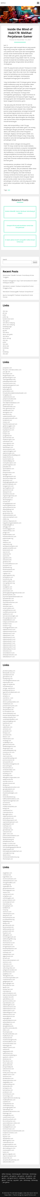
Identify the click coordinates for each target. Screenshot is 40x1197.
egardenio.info (7, 558)
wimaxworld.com (8, 762)
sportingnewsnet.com (9, 476)
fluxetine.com (7, 804)
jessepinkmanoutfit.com (10, 418)
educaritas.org (7, 904)
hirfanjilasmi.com (8, 577)
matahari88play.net (8, 461)
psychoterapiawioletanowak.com (13, 596)
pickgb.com (6, 532)
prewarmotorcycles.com (10, 706)
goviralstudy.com (8, 830)
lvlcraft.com (6, 958)
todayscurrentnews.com (10, 622)
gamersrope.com (8, 404)
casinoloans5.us (7, 810)
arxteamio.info (7, 560)
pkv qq (5, 313)
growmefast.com (8, 513)
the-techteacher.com (9, 1121)
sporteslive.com (7, 480)
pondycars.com (7, 1092)
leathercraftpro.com (9, 581)
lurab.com (6, 1152)
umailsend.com (7, 420)
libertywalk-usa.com (9, 673)
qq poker (16, 1180)
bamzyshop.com (8, 1090)
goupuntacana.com (8, 888)
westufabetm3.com (9, 653)
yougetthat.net (7, 436)
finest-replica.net (8, 1063)
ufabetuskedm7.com (9, 643)
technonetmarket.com (9, 1043)
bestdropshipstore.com (10, 948)
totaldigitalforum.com (9, 1127)
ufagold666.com (8, 1082)
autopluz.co (6, 696)
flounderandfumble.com (10, 1034)
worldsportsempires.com (10, 546)
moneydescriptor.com (9, 463)
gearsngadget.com (8, 983)
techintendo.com (8, 945)
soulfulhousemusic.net (9, 612)
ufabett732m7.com (8, 1074)
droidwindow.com (8, 1078)
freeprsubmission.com (9, 1080)
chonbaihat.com (7, 775)
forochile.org (6, 754)
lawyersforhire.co (8, 457)
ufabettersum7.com (9, 633)
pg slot (5, 330)
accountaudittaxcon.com (10, 563)
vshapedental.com (8, 1103)
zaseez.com (6, 892)
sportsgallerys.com (8, 488)
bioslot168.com (7, 1158)
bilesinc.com (6, 737)
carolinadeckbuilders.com (10, 719)
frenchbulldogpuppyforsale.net (12, 847)
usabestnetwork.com (9, 416)
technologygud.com (9, 529)
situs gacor (6, 321)
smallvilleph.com (8, 742)
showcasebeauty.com (9, 713)
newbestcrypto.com (9, 439)
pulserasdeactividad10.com (11, 835)
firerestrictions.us (8, 768)
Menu (3, 3)
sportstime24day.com (9, 478)
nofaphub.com (7, 896)
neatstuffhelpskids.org (9, 750)
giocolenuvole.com (8, 925)
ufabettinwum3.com (9, 637)
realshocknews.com (9, 531)
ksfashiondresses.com (9, 536)
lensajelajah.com (8, 906)
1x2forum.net (7, 875)
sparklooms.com (8, 614)
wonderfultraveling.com (10, 758)
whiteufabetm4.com (9, 1022)
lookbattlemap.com (9, 428)
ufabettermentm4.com (9, 631)
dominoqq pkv (16, 1174)
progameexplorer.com (9, 1144)
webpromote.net (8, 779)
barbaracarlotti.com (9, 837)
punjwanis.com (7, 368)
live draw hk (6, 328)
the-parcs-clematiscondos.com (12, 370)
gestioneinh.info (7, 1065)
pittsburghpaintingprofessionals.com (14, 593)
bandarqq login (7, 326)
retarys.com (6, 422)
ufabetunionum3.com (9, 1007)
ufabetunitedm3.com (9, 639)
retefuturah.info (7, 1038)
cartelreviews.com (8, 950)
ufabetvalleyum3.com (9, 649)
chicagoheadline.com (9, 882)
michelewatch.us (8, 686)
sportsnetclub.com (8, 437)
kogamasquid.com (8, 849)
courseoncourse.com (9, 383)
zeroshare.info (7, 735)
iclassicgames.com (8, 443)
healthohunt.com (8, 1036)
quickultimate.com (8, 598)
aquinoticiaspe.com (8, 453)
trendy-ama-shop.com (9, 1072)
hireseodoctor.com (8, 985)
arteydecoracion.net (9, 783)
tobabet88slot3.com (9, 620)
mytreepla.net (7, 991)
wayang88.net (7, 1018)
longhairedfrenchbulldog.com (11, 455)
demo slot (6, 346)
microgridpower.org (9, 583)
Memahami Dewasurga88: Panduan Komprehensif (18, 291)
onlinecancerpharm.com (10, 517)
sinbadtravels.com (8, 410)
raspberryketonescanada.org (11, 1098)
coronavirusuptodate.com (10, 977)
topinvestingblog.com (9, 721)
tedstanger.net (7, 1045)
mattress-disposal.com (10, 521)
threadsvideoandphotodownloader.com (15, 393)
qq (3, 350)
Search (5, 259)
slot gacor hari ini (12, 1178)
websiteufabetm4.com (9, 1020)
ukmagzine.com (7, 412)
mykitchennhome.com (9, 816)
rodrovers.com (7, 964)
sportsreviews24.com (9, 507)
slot (9, 190)
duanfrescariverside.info (10, 1028)
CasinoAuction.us (8, 812)
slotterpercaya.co (8, 606)
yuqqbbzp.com (7, 974)
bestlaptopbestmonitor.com (11, 787)
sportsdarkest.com (8, 468)
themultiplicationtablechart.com (12, 851)
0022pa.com (6, 733)
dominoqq (25, 1174)
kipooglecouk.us (7, 814)
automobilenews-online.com (11, 1123)
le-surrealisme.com (8, 711)
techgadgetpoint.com (9, 503)
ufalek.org (6, 519)
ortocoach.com (7, 589)
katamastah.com (8, 550)
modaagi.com (7, 740)
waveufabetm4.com (9, 1016)
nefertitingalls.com (8, 898)
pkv (21, 1180)
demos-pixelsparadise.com (11, 702)
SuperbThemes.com (30, 1195)
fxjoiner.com (6, 1136)
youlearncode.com (8, 931)
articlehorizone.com (9, 972)
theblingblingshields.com (10, 482)
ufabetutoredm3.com (9, 645)
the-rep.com (6, 725)
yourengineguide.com (9, 1107)
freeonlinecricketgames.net (11, 764)
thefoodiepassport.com (10, 820)
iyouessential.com (8, 927)
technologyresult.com (9, 937)
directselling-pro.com (9, 1148)
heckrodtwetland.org (9, 797)
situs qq (5, 311)
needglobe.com (7, 587)
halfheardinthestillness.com (11, 799)
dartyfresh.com (7, 915)
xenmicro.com (7, 912)
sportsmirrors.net (8, 490)
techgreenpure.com (9, 946)
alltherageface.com (8, 1140)
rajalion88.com (7, 886)
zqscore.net (6, 552)
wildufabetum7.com (9, 657)
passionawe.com (8, 591)
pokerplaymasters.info (9, 381)
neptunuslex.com (8, 682)
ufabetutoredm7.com (9, 647)
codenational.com (8, 1142)
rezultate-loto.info (8, 997)
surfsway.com (7, 952)
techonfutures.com (8, 1094)
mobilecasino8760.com (10, 806)
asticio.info (6, 556)
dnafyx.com (6, 923)
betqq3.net (6, 808)
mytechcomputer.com (9, 1156)
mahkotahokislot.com (9, 515)
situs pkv (5, 344)
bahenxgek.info (7, 389)
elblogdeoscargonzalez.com (11, 777)
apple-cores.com (8, 834)
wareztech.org (7, 414)
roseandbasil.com (8, 791)
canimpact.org (7, 828)
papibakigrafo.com (8, 824)
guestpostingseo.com (9, 377)
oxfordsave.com (8, 441)
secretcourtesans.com (9, 879)
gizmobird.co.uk (7, 676)
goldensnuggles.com (9, 426)
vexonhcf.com (7, 700)
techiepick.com (7, 1088)
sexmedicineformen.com (10, 602)
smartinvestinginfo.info (10, 1040)
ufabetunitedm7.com (9, 641)
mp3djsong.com (8, 678)
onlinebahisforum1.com (10, 881)
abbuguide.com (7, 935)
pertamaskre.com (8, 391)
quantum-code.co (8, 1057)
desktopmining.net (8, 839)
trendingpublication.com (10, 627)
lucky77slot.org (7, 511)
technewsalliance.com (9, 1041)
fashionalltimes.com (9, 1125)
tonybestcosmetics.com (10, 1133)
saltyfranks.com (7, 727)
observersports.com (9, 449)
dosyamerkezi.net (8, 709)
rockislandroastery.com (10, 1146)
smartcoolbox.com (8, 608)
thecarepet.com (7, 373)
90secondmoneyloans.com (11, 960)
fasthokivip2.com (8, 447)
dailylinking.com (7, 921)
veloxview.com (7, 651)
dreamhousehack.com (9, 1119)
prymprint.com (7, 565)
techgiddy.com (7, 395)
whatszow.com (7, 941)
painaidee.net (7, 467)
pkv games (5, 1176)
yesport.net (6, 432)
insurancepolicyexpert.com (11, 715)
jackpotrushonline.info (9, 399)
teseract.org (6, 1071)
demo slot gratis (8, 334)
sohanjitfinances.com (9, 610)
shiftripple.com (7, 604)
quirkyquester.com (8, 600)
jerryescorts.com (8, 498)
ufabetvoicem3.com (9, 1014)
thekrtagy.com (7, 1113)
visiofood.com (7, 1076)
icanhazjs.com (7, 826)
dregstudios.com (8, 748)
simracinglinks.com (8, 708)
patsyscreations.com (9, 900)
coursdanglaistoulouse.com (11, 680)
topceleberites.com (8, 1003)
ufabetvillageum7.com (9, 1012)
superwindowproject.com (10, 822)
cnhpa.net (6, 540)
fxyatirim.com (7, 933)
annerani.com (7, 729)
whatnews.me (7, 1059)
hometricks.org (7, 579)
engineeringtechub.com (10, 496)
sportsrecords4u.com (9, 1001)
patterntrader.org (8, 538)
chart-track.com (7, 756)
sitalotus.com (7, 542)
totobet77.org (7, 626)
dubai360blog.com (8, 509)
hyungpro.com (7, 474)
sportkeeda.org (7, 567)
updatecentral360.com (9, 548)
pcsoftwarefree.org (8, 919)
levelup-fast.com (8, 989)
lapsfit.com (6, 987)
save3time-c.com (8, 698)
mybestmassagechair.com (11, 801)
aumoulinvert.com (8, 818)
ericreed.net (6, 803)
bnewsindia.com (7, 1086)
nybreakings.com (8, 1109)
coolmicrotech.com (8, 1117)
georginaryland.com (9, 789)
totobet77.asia (7, 624)
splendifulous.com (8, 999)
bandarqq (5, 348)
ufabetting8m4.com (9, 1005)
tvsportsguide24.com (9, 505)
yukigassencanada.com (10, 970)
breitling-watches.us (9, 690)
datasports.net (7, 492)
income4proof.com (8, 902)
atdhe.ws (5, 795)
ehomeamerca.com (9, 943)
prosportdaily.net (8, 1067)
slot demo (6, 332)
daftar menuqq (6, 1174)
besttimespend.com (9, 569)
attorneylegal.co (7, 499)
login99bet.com (7, 877)
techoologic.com (8, 1096)
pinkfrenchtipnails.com (9, 484)
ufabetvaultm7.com (9, 1010)
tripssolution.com (8, 966)
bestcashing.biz (7, 766)
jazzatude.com (7, 731)
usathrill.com (6, 1102)
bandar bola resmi (8, 319)
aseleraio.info (7, 554)
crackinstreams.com (9, 979)
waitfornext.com (8, 1053)
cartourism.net (7, 832)
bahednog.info (7, 387)
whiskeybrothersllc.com (10, 655)
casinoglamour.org (8, 853)
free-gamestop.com (9, 408)
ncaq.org (5, 910)
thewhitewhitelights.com (10, 793)
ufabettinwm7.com (8, 635)
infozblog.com (7, 773)
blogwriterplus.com (8, 375)
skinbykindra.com (8, 1138)
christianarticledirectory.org (11, 857)
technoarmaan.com (9, 1129)
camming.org (7, 884)
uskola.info (6, 1049)
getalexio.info (7, 562)
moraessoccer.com (8, 752)
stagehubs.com (7, 873)
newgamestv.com (8, 486)
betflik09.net (6, 908)
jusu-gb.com (6, 372)
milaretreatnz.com (8, 739)
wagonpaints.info (8, 1051)
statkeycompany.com (9, 717)
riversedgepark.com (9, 890)
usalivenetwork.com (9, 397)
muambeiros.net (8, 771)
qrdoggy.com (7, 527)
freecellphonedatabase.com (11, 403)
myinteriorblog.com (9, 1084)
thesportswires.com (9, 472)
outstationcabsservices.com (11, 1111)
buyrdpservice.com (8, 430)
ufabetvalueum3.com (9, 1008)
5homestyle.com (8, 859)
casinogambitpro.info (9, 379)
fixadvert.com (7, 694)
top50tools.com (7, 723)
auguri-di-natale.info (9, 684)
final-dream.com (8, 1061)
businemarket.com (8, 459)
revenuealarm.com (8, 1150)
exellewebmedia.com (9, 406)
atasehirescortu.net (8, 494)
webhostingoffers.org (9, 939)
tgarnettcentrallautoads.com (11, 692)
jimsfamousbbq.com (9, 671)
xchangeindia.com (8, 1115)
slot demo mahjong (9, 323)
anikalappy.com (7, 1024)
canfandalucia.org (8, 1105)
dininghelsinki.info (8, 1026)
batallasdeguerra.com (9, 746)
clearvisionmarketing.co (10, 1055)
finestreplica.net (7, 1032)
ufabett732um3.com (9, 1047)
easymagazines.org (8, 575)
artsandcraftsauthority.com (11, 1160)
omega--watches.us (9, 688)
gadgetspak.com (8, 981)
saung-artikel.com (8, 445)
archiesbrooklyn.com (9, 770)
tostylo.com (6, 434)
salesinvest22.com (8, 1069)
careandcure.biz (7, 571)
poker (4, 315)
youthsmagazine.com (9, 465)
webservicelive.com (8, 1162)
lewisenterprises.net (9, 917)
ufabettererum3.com (9, 629)
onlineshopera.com (8, 913)
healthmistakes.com (9, 534)
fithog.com (6, 785)
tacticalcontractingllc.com (10, 616)
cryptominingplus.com (9, 451)
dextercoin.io (7, 855)
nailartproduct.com (8, 954)
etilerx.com (6, 1030)
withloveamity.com (8, 929)
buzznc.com (6, 1135)
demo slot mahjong (9, 325)
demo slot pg (7, 338)
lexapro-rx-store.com (9, 843)
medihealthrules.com (9, 1100)
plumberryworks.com (9, 594)
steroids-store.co (8, 781)
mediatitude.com (8, 704)
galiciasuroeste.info (8, 744)
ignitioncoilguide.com (9, 1154)
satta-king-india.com (9, 968)
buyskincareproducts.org (10, 845)
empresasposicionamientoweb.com (13, 1131)
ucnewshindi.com (8, 401)
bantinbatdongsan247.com (11, 385)
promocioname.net (8, 760)
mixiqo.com (6, 585)
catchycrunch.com (8, 894)
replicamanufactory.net (10, 995)
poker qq (5, 317)
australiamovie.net (8, 675)
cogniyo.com (7, 573)
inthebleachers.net (8, 841)
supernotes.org (7, 544)
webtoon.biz (6, 470)
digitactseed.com (8, 956)
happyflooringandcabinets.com (12, 523)
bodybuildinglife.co (8, 525)
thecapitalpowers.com (9, 618)
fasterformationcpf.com (10, 424)
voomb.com (6, 501)
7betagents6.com (8, 976)
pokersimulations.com (9, 993)
